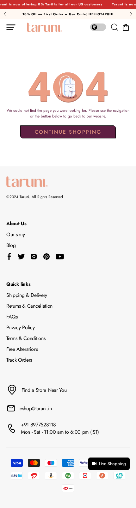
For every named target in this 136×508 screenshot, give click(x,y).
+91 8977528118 (38, 424)
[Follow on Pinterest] (46, 256)
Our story (15, 234)
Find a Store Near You (44, 390)
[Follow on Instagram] (34, 256)
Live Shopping (112, 463)
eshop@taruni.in (36, 408)
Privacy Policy (20, 327)
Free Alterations (22, 349)
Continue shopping (68, 132)
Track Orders (19, 360)
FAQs (12, 316)
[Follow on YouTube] (59, 256)
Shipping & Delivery (26, 295)
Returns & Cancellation (29, 306)
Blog (11, 245)
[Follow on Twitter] (21, 256)
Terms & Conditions (25, 338)
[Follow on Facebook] (9, 256)
